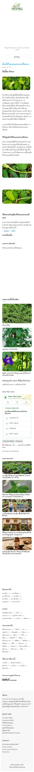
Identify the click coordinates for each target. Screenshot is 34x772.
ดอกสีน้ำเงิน (7, 596)
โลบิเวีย (23, 665)
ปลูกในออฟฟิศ (8, 618)
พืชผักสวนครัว (8, 629)
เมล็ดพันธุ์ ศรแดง (8, 384)
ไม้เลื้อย (13, 231)
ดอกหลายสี (16, 602)
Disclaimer (6, 752)
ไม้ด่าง (16, 635)
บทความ (6, 615)
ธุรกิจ (19, 613)
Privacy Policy (7, 747)
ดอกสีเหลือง (16, 599)
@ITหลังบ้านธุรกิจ (8, 733)
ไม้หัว (14, 643)
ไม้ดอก (25, 632)
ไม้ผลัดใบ (13, 638)
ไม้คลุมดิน (6, 231)
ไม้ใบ (23, 649)
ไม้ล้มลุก (6, 643)
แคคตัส (15, 665)
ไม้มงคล (27, 618)
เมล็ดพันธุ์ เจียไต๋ (20, 384)
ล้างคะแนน (19, 441)
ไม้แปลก (6, 649)
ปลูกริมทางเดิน (18, 615)
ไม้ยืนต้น (26, 640)
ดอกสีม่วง (17, 596)
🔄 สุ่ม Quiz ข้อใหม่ (8, 441)
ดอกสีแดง (6, 602)
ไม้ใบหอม (6, 652)
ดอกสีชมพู (16, 593)
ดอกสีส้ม (6, 599)
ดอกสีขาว (6, 593)
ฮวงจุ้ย (19, 618)
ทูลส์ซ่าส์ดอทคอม (8, 728)
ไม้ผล (5, 638)
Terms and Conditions (10, 749)
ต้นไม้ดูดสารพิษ (8, 613)
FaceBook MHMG (8, 720)
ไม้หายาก (23, 643)
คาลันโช (5, 663)
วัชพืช (18, 629)
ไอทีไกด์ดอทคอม (7, 723)
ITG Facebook (7, 725)
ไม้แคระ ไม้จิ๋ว (24, 646)
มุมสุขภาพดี (6, 730)
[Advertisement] (17, 29)
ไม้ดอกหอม (7, 635)
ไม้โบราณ (15, 649)
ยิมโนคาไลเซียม (17, 663)
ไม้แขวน (14, 646)
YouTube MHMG (7, 718)
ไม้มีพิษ (18, 640)
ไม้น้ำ (24, 635)
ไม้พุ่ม (22, 638)
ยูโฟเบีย (6, 665)
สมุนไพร (6, 632)
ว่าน (24, 629)
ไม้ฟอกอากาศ (7, 640)
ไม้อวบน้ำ (6, 668)
